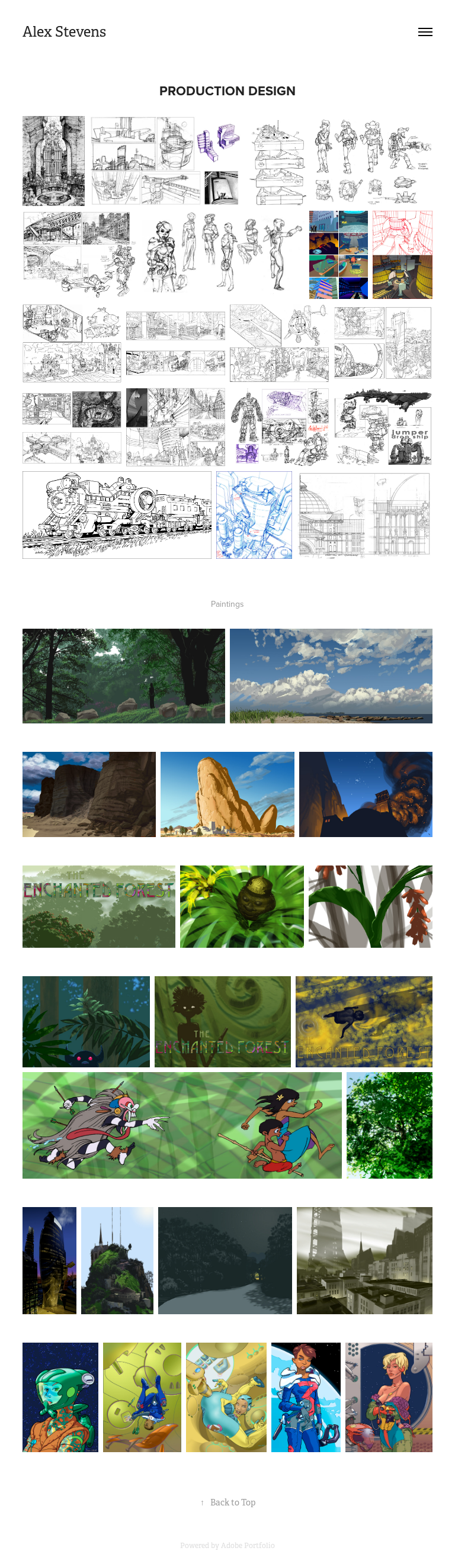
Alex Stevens (64, 32)
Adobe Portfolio (248, 1545)
